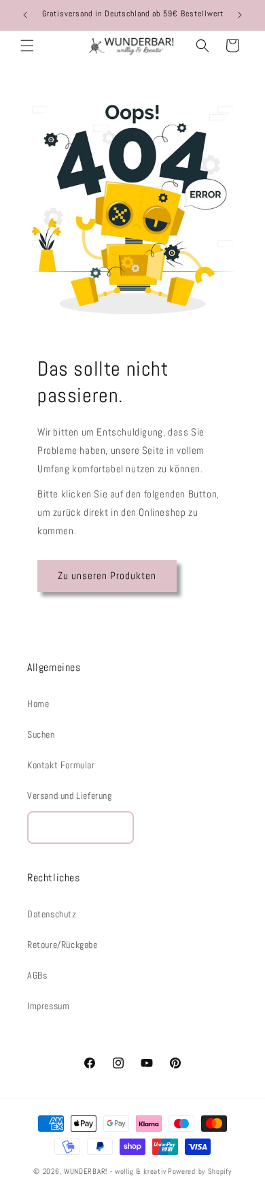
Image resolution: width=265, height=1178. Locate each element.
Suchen (41, 734)
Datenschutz (52, 914)
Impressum (48, 1006)
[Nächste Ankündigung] (240, 15)
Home (38, 704)
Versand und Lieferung (69, 795)
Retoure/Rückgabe (62, 944)
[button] (27, 46)
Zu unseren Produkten (107, 575)
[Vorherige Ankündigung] (25, 15)
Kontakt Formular (61, 765)
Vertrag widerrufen (80, 827)
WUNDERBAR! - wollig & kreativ (115, 1171)
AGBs (37, 975)
